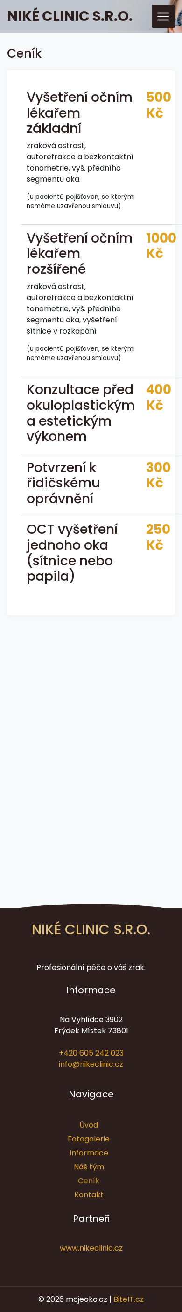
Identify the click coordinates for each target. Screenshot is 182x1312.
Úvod (88, 1125)
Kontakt (89, 1194)
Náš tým (89, 1166)
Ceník (88, 1180)
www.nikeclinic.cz (91, 1248)
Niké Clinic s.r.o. (70, 16)
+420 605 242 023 (91, 1053)
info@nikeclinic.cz (91, 1064)
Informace (89, 1153)
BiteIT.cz (128, 1299)
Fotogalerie (89, 1139)
